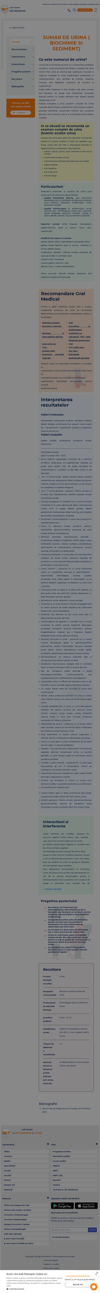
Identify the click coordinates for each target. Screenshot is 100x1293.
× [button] (97, 1273)
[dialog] (50, 1281)
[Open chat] (93, 1286)
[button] (34, 1289)
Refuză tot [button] (78, 1285)
